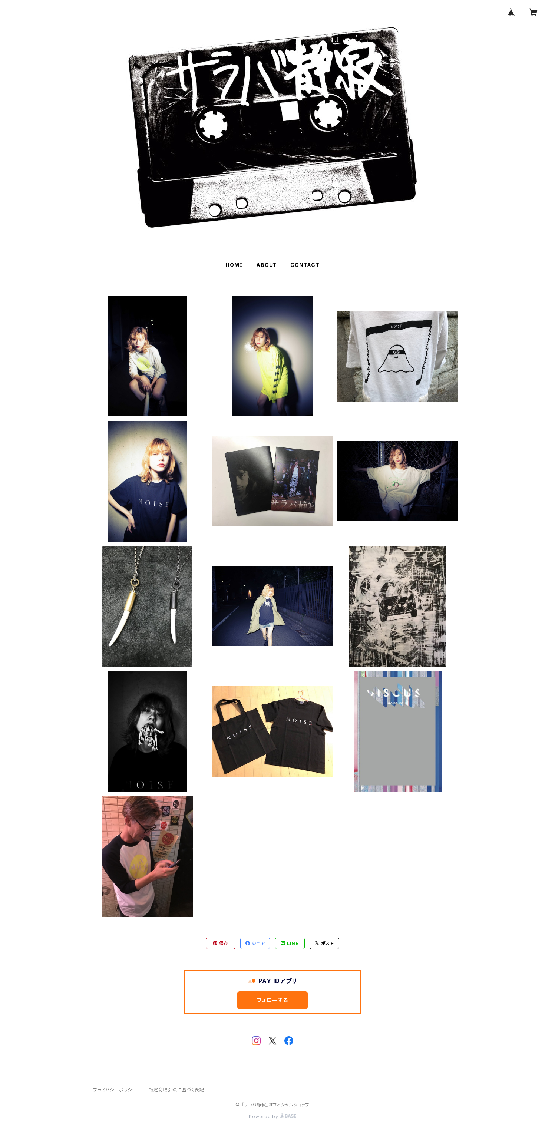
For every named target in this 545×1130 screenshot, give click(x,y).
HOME (234, 265)
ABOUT (266, 265)
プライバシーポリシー (115, 1090)
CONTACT (305, 265)
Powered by (264, 1116)
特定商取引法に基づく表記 (176, 1090)
